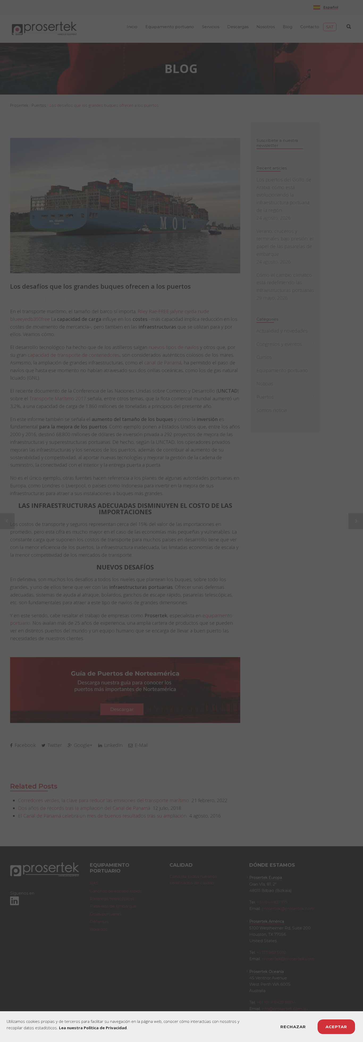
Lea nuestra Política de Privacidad (93, 1027)
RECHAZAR (293, 1026)
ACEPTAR (336, 1026)
